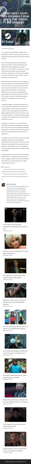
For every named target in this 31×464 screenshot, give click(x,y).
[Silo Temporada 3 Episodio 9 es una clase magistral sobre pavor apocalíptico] (15, 272)
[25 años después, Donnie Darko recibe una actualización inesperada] (15, 421)
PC (9, 167)
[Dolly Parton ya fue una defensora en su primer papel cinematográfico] (15, 248)
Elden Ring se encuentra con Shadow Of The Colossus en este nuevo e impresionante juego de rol (14, 176)
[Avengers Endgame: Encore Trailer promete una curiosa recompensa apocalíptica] (15, 445)
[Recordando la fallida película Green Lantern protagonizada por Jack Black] (15, 372)
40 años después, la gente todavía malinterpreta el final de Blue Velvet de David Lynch (15, 227)
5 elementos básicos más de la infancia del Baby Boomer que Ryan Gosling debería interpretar (14, 302)
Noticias (6, 167)
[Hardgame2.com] (4, 4)
